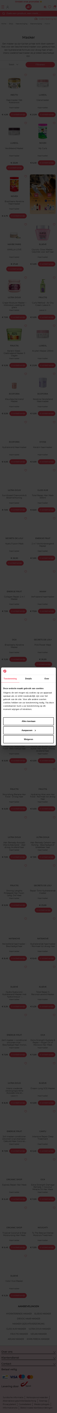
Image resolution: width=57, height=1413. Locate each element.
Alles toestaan (28, 721)
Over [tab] (46, 678)
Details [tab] (28, 678)
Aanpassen (27, 730)
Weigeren (28, 739)
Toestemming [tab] (10, 678)
